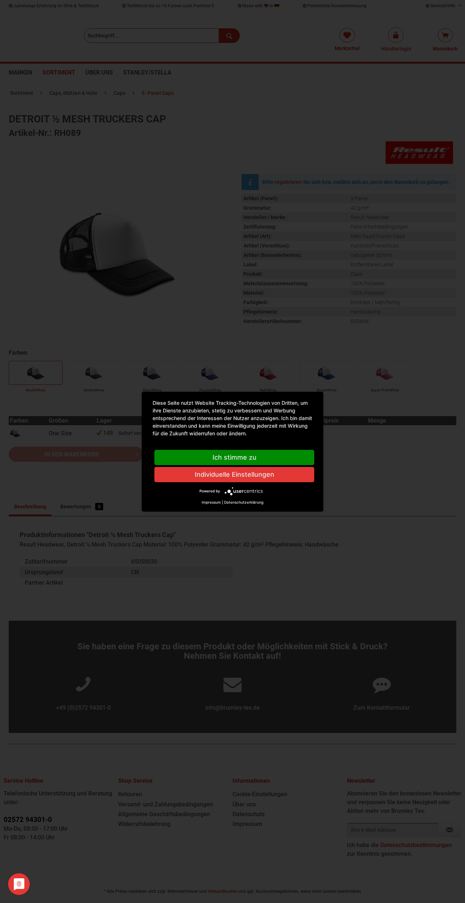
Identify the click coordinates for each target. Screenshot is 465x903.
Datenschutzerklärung (243, 502)
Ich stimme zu (234, 457)
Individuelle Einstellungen (234, 474)
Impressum (211, 502)
